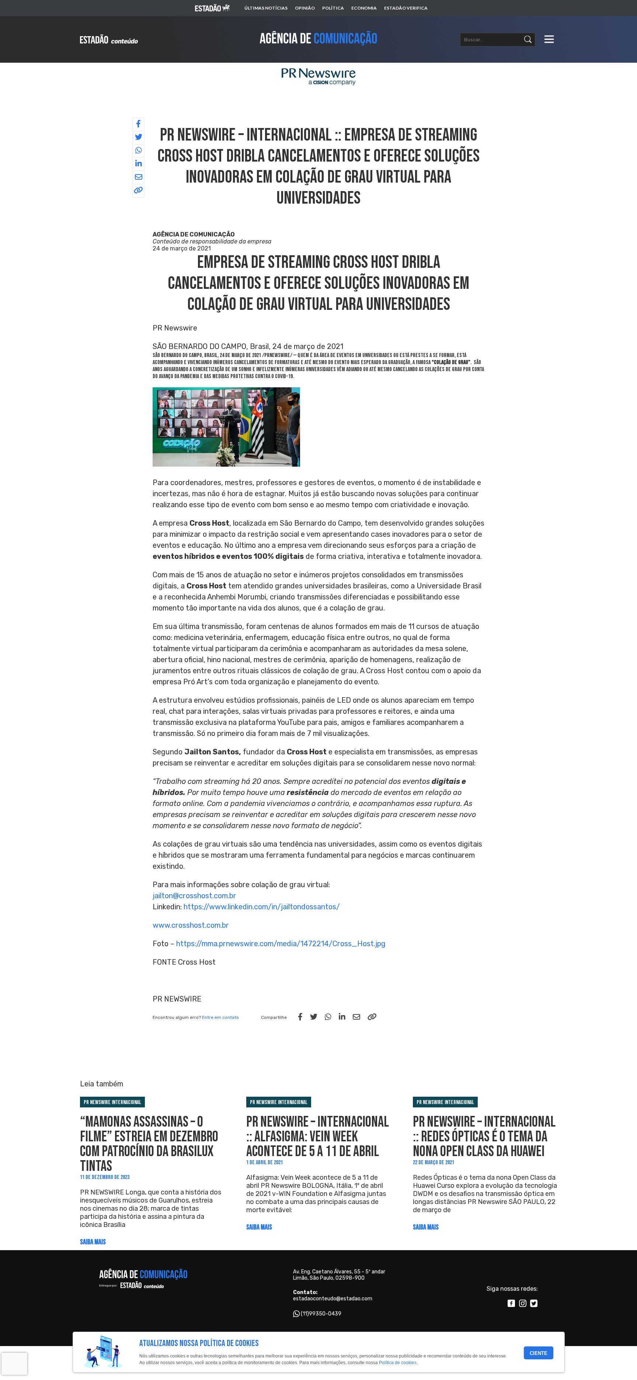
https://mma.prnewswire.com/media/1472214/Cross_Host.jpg (281, 943)
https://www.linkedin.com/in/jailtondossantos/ (262, 906)
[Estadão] (212, 8)
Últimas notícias (266, 8)
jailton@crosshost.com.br (194, 895)
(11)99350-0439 (321, 1314)
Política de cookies (398, 1362)
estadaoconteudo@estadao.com (332, 1299)
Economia (364, 8)
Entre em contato (220, 1017)
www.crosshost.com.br (191, 925)
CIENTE (538, 1353)
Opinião (305, 8)
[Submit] (528, 39)
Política (333, 8)
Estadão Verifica (406, 8)
